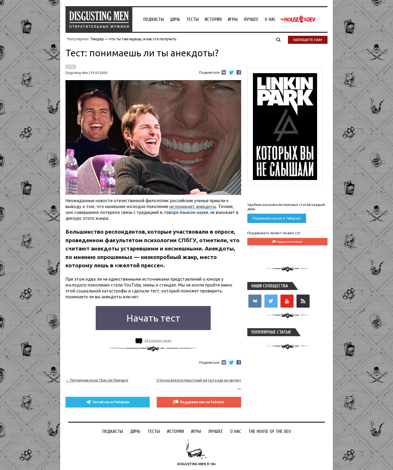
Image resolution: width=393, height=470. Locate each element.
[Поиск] (278, 39)
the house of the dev (298, 19)
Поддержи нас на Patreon (202, 402)
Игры (233, 19)
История (213, 19)
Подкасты (153, 19)
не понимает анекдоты (192, 206)
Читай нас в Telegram (111, 402)
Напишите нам (307, 40)
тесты (71, 67)
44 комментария (157, 340)
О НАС (270, 19)
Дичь (175, 19)
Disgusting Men (77, 73)
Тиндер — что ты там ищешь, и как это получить (133, 39)
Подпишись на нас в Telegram (277, 218)
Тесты (192, 19)
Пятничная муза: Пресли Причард (97, 380)
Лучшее (251, 19)
